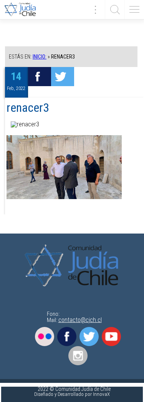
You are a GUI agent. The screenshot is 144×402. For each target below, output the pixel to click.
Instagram (78, 355)
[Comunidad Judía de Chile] (23, 9)
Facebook (66, 336)
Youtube (111, 336)
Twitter (89, 336)
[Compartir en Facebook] (39, 76)
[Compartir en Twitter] (62, 76)
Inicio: (39, 57)
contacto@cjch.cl (80, 320)
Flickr (44, 336)
